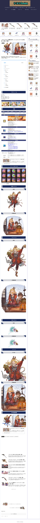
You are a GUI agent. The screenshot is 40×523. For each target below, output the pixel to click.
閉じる (22, 62)
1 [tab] (18, 31)
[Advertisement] (20, 16)
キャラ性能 (7, 436)
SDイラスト (6, 78)
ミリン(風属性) (14, 106)
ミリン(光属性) (22, 106)
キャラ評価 (10, 436)
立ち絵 (6, 84)
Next (39, 26)
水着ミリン (5, 106)
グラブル (3, 436)
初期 (5, 71)
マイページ (6, 74)
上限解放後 (6, 72)
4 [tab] (21, 31)
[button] (38, 41)
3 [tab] (20, 31)
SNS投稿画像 (6, 87)
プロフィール (6, 65)
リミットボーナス (7, 68)
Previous (0, 26)
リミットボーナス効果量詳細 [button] (5, 183)
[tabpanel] (4, 26)
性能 (5, 66)
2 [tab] (19, 31)
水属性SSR (17, 436)
